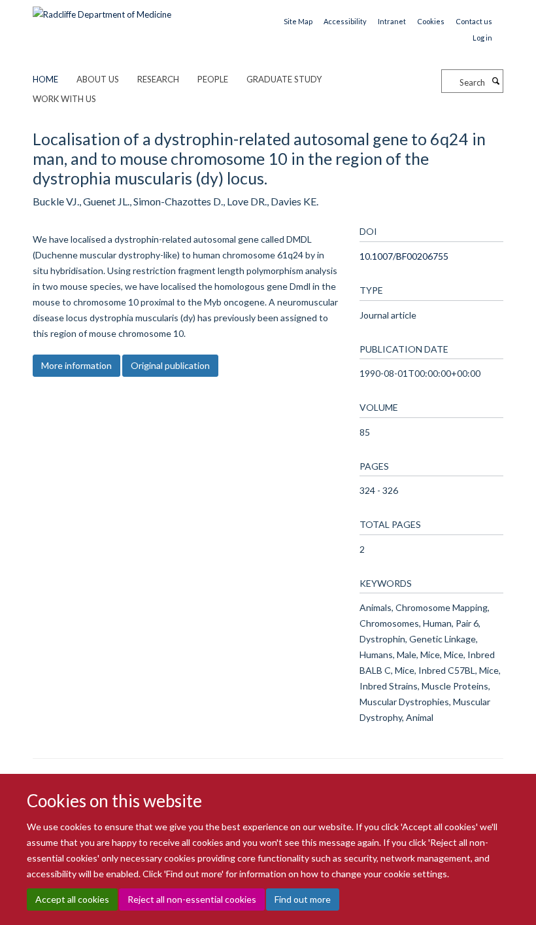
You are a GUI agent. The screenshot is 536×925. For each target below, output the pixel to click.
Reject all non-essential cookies (191, 899)
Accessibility (345, 21)
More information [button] (76, 365)
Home (45, 79)
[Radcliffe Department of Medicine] (102, 10)
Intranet (392, 21)
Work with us (64, 99)
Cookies (430, 21)
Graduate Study (284, 79)
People (212, 79)
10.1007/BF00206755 (404, 256)
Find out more (303, 899)
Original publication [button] (170, 365)
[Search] (495, 81)
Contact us (474, 21)
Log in (482, 37)
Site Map (298, 21)
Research (158, 79)
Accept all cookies (72, 899)
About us (97, 79)
